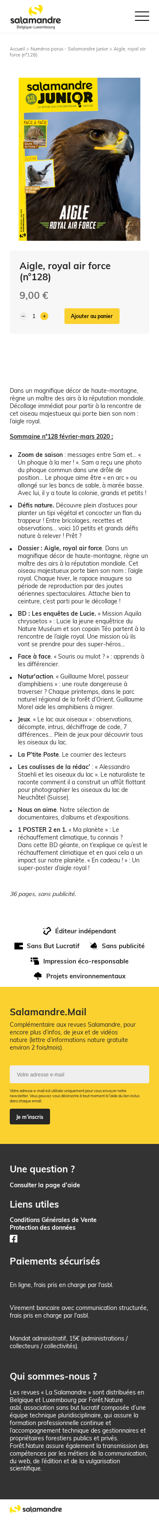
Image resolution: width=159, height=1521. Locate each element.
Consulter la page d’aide (45, 1185)
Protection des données (42, 1227)
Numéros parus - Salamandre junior (69, 49)
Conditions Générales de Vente (53, 1219)
